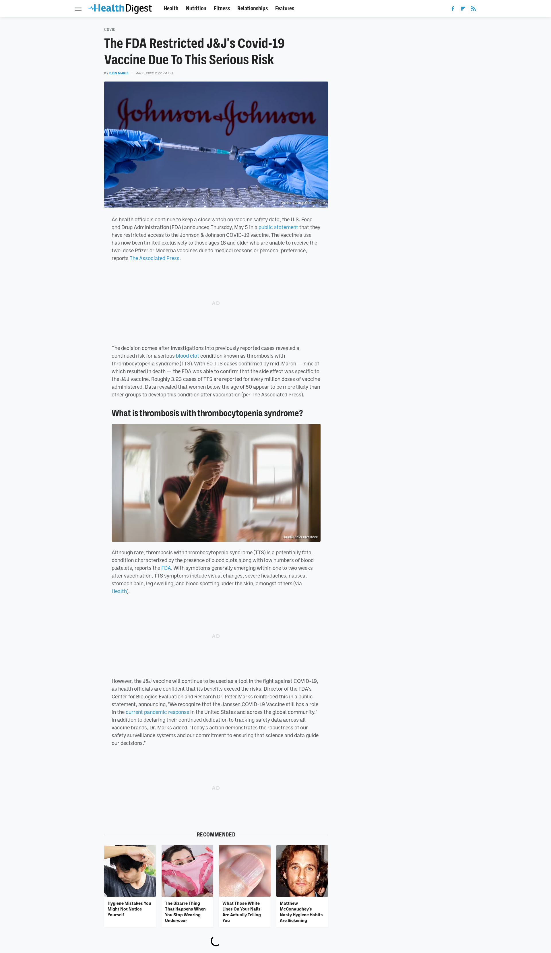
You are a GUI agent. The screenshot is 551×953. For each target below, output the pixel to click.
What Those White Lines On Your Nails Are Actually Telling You (241, 911)
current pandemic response (157, 712)
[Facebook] (453, 9)
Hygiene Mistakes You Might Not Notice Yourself (129, 909)
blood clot (187, 355)
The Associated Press (154, 258)
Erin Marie (119, 73)
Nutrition (196, 8)
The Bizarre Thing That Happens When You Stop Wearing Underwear (185, 911)
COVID (110, 29)
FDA (166, 568)
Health (171, 8)
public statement (278, 227)
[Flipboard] (463, 9)
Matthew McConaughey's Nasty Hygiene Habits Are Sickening (301, 911)
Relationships (252, 8)
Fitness (222, 8)
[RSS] (473, 9)
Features (284, 8)
